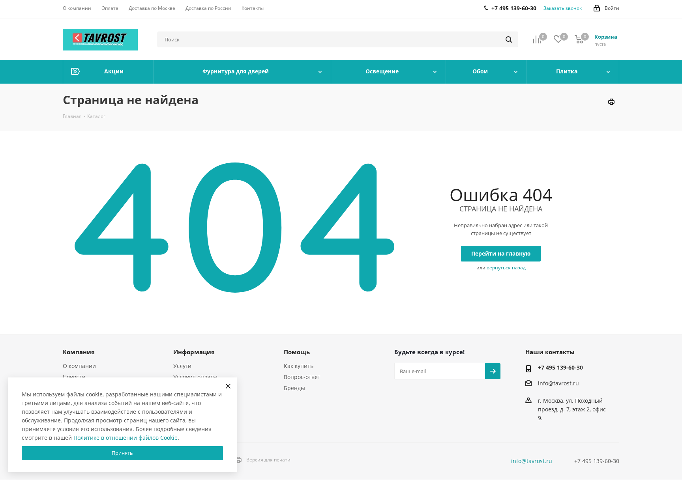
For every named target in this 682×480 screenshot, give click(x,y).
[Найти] (508, 39)
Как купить (298, 366)
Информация (194, 352)
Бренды (294, 388)
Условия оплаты (195, 377)
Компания (79, 352)
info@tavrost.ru (558, 383)
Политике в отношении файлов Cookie (125, 437)
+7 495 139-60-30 (560, 367)
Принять (122, 452)
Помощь (297, 352)
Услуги (182, 366)
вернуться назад (506, 267)
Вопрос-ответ (302, 377)
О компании (79, 366)
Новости (74, 377)
